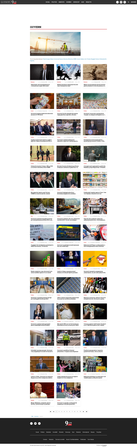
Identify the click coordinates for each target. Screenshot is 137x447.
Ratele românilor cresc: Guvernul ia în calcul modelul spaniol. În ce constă (41, 272)
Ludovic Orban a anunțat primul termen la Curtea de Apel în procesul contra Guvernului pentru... (67, 273)
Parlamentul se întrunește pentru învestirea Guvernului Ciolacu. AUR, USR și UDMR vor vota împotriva (94, 141)
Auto (32, 216)
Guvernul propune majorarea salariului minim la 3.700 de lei (42, 114)
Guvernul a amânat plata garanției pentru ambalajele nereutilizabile (40, 324)
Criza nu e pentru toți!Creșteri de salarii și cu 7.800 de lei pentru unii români (95, 324)
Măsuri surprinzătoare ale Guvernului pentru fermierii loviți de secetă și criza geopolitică (95, 86)
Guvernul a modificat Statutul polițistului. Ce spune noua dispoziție (67, 350)
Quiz (82, 2)
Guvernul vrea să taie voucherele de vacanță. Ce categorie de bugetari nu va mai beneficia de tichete (95, 115)
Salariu (82, 59)
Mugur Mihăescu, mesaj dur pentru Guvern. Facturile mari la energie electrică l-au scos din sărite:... (41, 404)
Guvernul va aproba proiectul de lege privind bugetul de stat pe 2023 (41, 298)
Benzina (66, 59)
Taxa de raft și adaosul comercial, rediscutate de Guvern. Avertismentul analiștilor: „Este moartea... (94, 220)
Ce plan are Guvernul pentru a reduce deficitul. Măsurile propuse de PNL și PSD (41, 141)
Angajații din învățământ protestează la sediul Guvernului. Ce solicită (42, 245)
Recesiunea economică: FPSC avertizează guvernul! (49, 52)
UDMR (74, 59)
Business (32, 49)
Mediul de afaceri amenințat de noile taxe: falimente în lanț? (67, 85)
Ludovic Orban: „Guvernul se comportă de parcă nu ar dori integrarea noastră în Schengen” (42, 378)
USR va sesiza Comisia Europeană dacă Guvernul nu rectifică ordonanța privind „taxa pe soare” (68, 299)
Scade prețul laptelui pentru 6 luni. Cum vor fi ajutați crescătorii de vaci (95, 193)
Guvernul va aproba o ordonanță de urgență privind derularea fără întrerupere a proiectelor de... (67, 404)
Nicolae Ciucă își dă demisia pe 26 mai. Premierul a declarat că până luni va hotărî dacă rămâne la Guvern (68, 167)
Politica (58, 110)
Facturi (97, 59)
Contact (45, 439)
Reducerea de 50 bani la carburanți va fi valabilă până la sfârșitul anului (95, 377)
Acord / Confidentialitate (72, 439)
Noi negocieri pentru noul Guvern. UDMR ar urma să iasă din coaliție (40, 193)
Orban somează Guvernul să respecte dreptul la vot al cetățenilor (67, 377)
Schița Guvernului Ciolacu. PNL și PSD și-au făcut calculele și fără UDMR (42, 166)
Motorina (70, 59)
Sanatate (59, 321)
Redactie (88, 2)
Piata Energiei (46, 59)
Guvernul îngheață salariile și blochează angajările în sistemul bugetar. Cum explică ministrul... (66, 194)
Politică (54, 2)
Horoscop (76, 2)
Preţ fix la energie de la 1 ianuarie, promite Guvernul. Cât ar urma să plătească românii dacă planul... (93, 351)
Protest (88, 59)
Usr (85, 59)
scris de (69, 49)
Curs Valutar (91, 439)
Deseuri (61, 59)
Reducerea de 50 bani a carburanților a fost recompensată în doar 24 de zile (94, 245)
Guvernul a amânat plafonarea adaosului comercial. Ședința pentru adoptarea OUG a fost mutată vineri (67, 141)
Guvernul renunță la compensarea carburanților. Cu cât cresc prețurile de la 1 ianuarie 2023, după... (94, 273)
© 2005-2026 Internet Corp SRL (37, 445)
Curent (78, 59)
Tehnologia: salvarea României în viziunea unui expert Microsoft (40, 85)
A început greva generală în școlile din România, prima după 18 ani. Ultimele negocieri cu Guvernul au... (95, 167)
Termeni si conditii (59, 439)
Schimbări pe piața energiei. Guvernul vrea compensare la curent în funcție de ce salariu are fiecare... (42, 351)
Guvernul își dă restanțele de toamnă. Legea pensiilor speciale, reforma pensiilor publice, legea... (67, 115)
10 (80, 411)
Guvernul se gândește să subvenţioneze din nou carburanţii (68, 245)
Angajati (93, 59)
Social (48, 2)
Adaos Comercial (54, 59)
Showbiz (68, 2)
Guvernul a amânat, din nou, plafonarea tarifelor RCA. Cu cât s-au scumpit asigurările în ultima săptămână (68, 220)
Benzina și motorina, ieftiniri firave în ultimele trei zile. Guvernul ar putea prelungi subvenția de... (95, 299)
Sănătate (61, 2)
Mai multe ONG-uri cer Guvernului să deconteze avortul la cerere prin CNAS (68, 324)
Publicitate (83, 439)
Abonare (133, 2)
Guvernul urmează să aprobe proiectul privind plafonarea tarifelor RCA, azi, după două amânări (41, 220)
